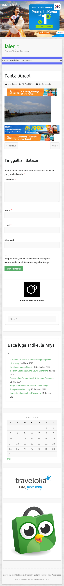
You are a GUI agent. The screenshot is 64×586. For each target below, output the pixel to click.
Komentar (10, 179)
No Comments (45, 84)
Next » (55, 145)
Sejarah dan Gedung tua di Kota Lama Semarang (32, 378)
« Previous (11, 145)
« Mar (8, 459)
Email (8, 225)
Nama (8, 210)
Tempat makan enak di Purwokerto (25, 393)
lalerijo (12, 46)
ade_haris (12, 84)
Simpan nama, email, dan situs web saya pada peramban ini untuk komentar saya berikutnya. (27, 260)
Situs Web (9, 240)
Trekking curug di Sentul (21, 367)
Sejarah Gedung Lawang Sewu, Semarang (29, 371)
